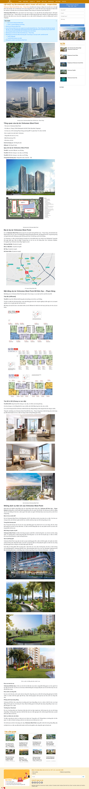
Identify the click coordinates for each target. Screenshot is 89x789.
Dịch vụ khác (35, 772)
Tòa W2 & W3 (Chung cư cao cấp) (14, 38)
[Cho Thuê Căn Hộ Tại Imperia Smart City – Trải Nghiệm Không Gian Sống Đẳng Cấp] (10, 741)
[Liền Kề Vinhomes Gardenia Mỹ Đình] (51, 755)
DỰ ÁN (62, 43)
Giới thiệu (25, 1)
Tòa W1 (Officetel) (11, 36)
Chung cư (32, 1)
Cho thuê (57, 1)
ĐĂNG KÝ (72, 25)
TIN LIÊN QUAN (10, 732)
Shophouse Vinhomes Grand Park (75, 62)
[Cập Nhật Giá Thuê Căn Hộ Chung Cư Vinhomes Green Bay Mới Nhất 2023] (24, 740)
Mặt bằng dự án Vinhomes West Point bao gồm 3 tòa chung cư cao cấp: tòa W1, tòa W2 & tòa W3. (27, 34)
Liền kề (38, 1)
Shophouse (51, 1)
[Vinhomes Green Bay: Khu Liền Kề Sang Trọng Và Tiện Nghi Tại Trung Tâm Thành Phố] (37, 755)
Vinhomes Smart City (72, 77)
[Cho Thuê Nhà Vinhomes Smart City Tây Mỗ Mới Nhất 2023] (51, 740)
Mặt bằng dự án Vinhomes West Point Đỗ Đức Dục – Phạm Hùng (20, 32)
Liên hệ (34, 773)
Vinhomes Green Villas (73, 55)
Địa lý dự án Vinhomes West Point (13, 26)
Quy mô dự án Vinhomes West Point (15, 22)
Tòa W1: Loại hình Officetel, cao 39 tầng (15, 24)
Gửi (83, 776)
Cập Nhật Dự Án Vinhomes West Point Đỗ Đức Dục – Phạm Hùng (30, 4)
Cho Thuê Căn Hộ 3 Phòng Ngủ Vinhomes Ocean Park (74, 48)
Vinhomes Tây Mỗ (72, 70)
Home (20, 1)
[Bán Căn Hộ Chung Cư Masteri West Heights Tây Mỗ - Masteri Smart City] (10, 755)
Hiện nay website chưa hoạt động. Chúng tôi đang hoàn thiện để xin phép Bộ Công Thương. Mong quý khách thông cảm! (58, 786)
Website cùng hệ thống (65, 772)
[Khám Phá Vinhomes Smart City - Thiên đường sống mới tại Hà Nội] (24, 755)
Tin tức (64, 1)
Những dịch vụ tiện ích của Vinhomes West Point (16, 40)
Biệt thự (44, 1)
